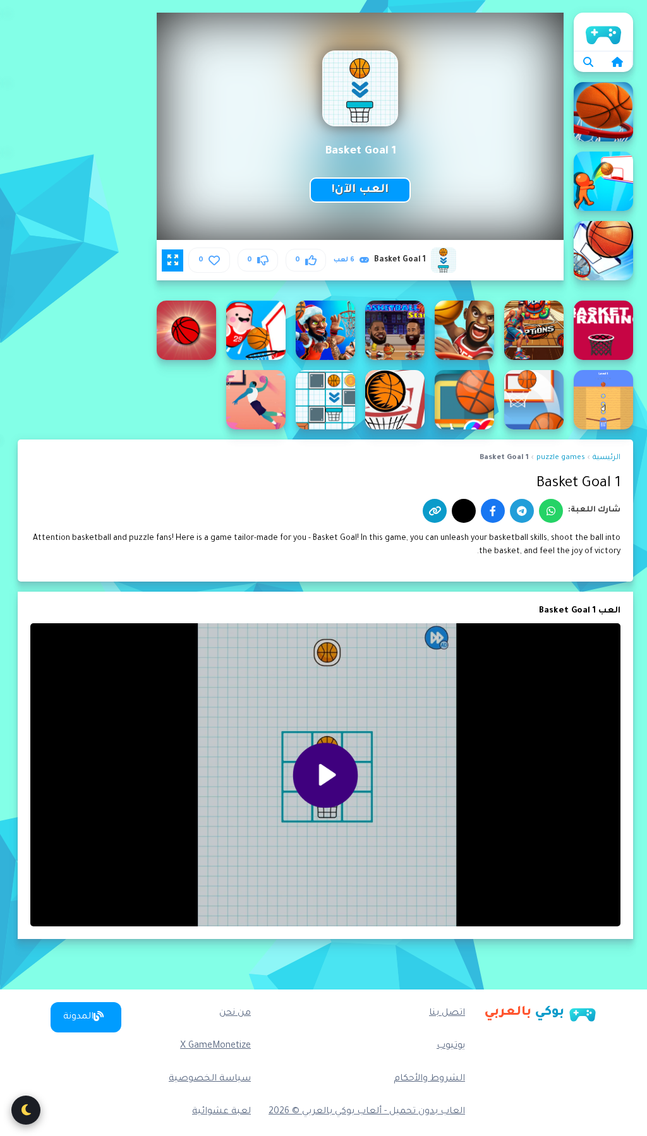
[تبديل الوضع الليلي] (25, 1110)
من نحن (235, 1013)
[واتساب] (551, 511)
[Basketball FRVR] (534, 399)
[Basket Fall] (603, 250)
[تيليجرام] (522, 511)
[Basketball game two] (395, 399)
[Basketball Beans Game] (256, 330)
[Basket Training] (603, 330)
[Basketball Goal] (325, 399)
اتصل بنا (447, 1013)
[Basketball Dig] (603, 399)
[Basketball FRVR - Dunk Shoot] (464, 399)
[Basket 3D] (603, 111)
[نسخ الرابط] (435, 511)
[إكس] (464, 511)
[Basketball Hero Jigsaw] (256, 399)
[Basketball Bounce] (186, 330)
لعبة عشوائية (221, 1112)
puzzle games (560, 458)
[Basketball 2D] (464, 330)
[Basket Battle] (603, 181)
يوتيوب (451, 1046)
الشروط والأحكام (429, 1079)
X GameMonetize (215, 1046)
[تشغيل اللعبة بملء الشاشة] (172, 260)
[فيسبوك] (493, 511)
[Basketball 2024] (534, 330)
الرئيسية (603, 32)
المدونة (78, 1017)
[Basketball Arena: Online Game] (325, 330)
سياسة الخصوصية (210, 1079)
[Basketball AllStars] (395, 330)
